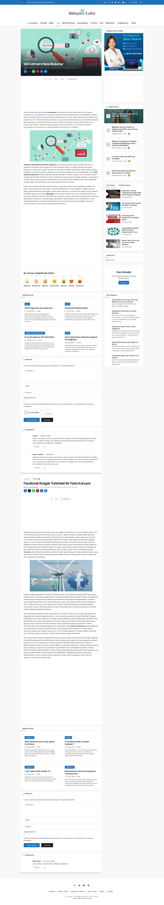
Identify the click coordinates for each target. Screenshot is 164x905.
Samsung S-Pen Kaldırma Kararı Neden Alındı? (130, 218)
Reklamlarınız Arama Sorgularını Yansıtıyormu (80, 772)
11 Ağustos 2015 (45, 436)
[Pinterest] (118, 2)
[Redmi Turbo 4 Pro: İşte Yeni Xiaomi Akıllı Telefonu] (113, 243)
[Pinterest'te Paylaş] (37, 71)
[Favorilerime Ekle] (45, 446)
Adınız (27, 386)
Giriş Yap (134, 2)
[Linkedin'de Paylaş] (41, 71)
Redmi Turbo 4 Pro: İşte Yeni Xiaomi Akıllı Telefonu (130, 242)
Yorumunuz (29, 371)
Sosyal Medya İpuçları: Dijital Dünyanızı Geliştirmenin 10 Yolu (130, 230)
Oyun (101, 23)
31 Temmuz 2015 (49, 861)
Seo (58, 23)
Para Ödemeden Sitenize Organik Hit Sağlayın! (81, 338)
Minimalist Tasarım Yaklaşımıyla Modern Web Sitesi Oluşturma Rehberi (131, 193)
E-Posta (28, 393)
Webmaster (110, 23)
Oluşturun (123, 283)
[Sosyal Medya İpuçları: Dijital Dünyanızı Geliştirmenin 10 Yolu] (113, 231)
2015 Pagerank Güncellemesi (39, 308)
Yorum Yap (28, 360)
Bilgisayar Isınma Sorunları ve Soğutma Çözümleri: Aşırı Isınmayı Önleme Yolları (125, 129)
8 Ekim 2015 (50, 454)
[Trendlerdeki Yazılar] (23, 2)
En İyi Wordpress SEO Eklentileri (39, 337)
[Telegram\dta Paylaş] (45, 71)
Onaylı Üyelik (63, 891)
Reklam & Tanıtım (78, 891)
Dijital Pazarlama (68, 23)
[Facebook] (109, 2)
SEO (43, 196)
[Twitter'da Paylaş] (29, 71)
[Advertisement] (61, 96)
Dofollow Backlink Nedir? (76, 308)
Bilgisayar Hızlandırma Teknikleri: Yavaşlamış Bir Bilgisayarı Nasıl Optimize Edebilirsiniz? (124, 143)
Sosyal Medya (82, 23)
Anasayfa (34, 23)
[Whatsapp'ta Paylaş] (33, 71)
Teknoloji (43, 23)
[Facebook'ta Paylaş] (25, 71)
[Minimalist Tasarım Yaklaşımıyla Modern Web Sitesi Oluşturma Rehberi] (113, 194)
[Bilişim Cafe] (82, 12)
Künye (102, 891)
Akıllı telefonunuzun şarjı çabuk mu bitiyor (40, 742)
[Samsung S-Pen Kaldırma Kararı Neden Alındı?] (113, 219)
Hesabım (52, 891)
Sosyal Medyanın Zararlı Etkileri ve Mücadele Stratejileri (124, 115)
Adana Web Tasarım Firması (82, 898)
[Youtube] (115, 2)
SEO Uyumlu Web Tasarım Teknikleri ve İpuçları (131, 204)
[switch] (124, 2)
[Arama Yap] (105, 3)
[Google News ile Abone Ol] (72, 79)
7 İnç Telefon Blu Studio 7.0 (37, 771)
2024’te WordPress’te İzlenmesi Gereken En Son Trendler (124, 172)
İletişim (110, 891)
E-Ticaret (93, 23)
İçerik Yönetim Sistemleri (35, 333)
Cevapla (37, 446)
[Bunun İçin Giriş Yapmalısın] (45, 79)
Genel (133, 23)
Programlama (123, 23)
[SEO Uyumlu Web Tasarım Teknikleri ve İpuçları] (113, 206)
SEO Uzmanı (42, 112)
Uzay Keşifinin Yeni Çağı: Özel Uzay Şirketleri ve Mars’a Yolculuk (125, 301)
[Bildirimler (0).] (140, 2)
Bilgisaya (29, 2)
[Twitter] (112, 2)
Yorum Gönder (32, 420)
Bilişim (51, 23)
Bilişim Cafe (28, 68)
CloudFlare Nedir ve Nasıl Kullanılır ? (77, 742)
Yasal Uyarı (92, 891)
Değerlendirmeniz (30, 398)
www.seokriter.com (31, 204)
